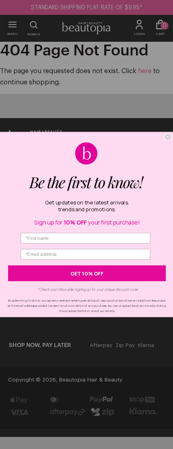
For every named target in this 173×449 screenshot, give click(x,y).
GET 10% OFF (86, 273)
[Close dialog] (168, 137)
